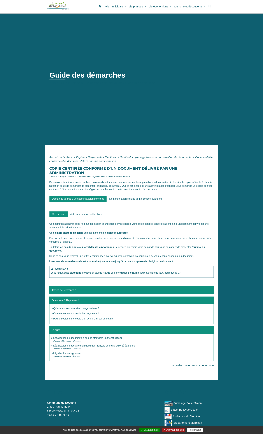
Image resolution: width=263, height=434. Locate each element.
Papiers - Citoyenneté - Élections (96, 157)
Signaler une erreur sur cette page (193, 365)
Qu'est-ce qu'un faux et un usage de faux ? (76, 308)
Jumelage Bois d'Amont (188, 403)
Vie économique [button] (159, 6)
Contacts (57, 392)
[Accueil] (66, 6)
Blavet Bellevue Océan (184, 409)
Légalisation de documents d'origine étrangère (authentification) (87, 338)
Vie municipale (73, 82)
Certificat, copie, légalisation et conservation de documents (156, 157)
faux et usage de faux (151, 272)
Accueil (54, 82)
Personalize (195, 430)
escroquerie (171, 272)
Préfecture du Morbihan (187, 416)
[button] (99, 6)
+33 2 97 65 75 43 (58, 414)
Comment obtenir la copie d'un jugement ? (76, 313)
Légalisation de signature (67, 353)
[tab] (78, 199)
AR (113, 256)
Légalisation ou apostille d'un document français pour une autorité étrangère (94, 345)
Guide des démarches (140, 82)
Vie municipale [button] (114, 6)
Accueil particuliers (61, 157)
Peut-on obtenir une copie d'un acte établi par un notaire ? (84, 318)
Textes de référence (63, 290)
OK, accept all (151, 430)
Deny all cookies (174, 430)
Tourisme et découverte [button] (188, 6)
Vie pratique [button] (136, 6)
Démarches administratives (104, 82)
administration (161, 182)
